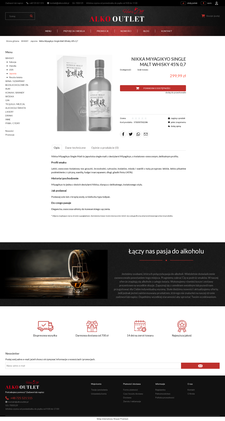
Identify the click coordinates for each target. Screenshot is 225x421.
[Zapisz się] (200, 366)
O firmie (191, 394)
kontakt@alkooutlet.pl (59, 3)
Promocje (9, 134)
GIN (7, 100)
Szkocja (12, 62)
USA (11, 69)
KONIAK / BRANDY (14, 92)
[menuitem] (48, 31)
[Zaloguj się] (216, 2)
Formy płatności (130, 390)
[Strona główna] (116, 15)
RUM (7, 88)
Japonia (12, 73)
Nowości (9, 131)
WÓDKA (9, 96)
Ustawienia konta (99, 394)
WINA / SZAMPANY (15, 81)
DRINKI (9, 115)
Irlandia (12, 65)
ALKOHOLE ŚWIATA (15, 108)
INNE (7, 119)
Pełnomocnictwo (162, 394)
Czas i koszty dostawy (133, 394)
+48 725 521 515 (36, 3)
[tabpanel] (118, 183)
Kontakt (191, 390)
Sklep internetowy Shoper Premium (112, 419)
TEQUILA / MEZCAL (15, 104)
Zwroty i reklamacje (132, 401)
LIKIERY (9, 111)
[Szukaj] (31, 16)
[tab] (57, 147)
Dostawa (127, 397)
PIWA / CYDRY (12, 123)
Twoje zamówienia (99, 390)
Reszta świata (15, 77)
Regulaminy (160, 390)
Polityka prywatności (164, 397)
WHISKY (9, 58)
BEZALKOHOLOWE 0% (16, 85)
